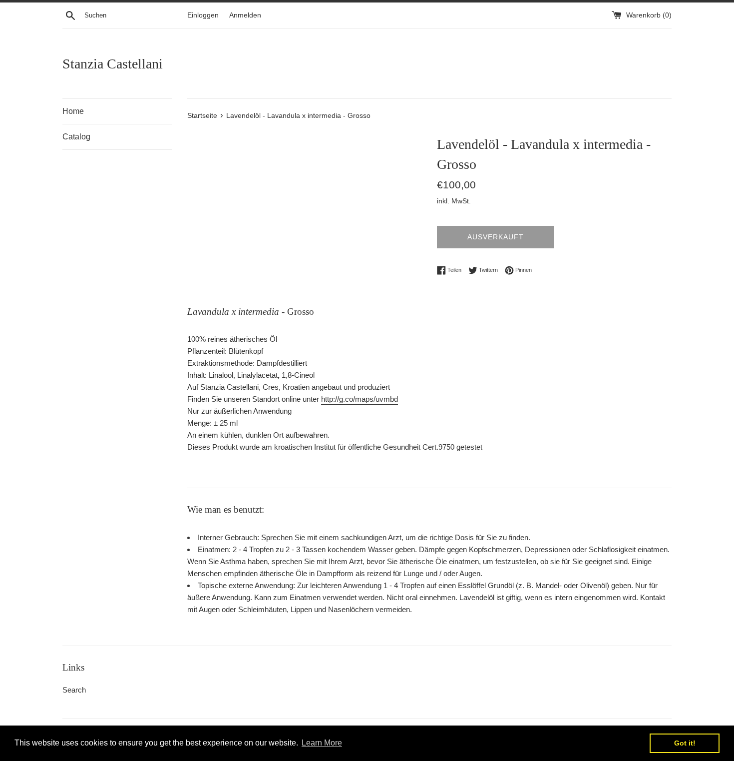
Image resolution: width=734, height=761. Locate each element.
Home (73, 111)
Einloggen (203, 15)
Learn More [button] (322, 743)
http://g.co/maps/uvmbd (359, 399)
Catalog (76, 136)
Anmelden (245, 15)
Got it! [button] (685, 743)
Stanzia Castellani (112, 63)
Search (74, 690)
